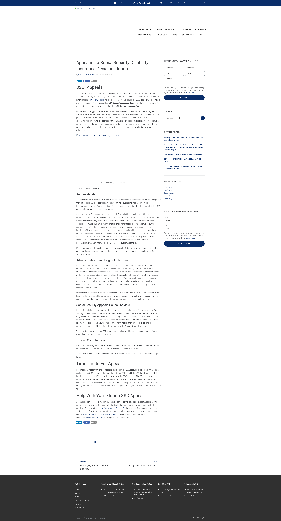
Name (166, 217)
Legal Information (170, 196)
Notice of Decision (96, 100)
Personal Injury (169, 187)
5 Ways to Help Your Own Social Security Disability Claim (183, 154)
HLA (79, 75)
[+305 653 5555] (134, 3)
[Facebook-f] (198, 517)
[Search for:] (182, 118)
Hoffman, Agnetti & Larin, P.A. (113, 408)
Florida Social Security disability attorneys (100, 414)
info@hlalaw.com (123, 3)
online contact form (94, 418)
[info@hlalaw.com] (115, 3)
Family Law (168, 190)
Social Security (90, 75)
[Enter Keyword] (201, 35)
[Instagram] (202, 517)
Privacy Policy (190, 93)
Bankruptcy (168, 199)
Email (166, 225)
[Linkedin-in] (193, 517)
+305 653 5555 (143, 3)
